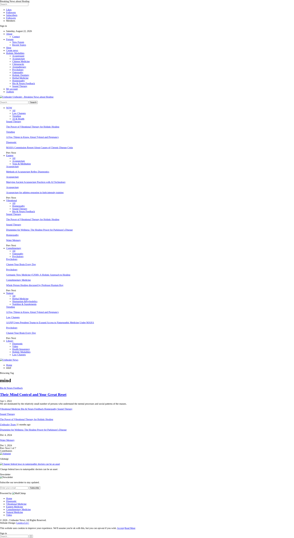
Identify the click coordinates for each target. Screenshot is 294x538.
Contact (16, 36)
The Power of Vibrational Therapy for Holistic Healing (32, 126)
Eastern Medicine (14, 506)
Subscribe (34, 488)
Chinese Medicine (21, 61)
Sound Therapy (19, 86)
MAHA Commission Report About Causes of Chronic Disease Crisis (39, 147)
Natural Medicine (14, 512)
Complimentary (13, 248)
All (13, 110)
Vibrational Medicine (16, 504)
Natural (9, 293)
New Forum (18, 42)
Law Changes (19, 113)
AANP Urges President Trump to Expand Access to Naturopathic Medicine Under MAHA (50, 322)
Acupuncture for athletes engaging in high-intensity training (35, 192)
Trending (16, 116)
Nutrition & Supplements (24, 304)
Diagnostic (11, 142)
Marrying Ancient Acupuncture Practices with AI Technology (36, 182)
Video (15, 346)
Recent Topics (19, 45)
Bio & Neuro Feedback (23, 83)
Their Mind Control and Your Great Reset (33, 395)
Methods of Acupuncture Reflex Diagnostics (27, 171)
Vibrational (11, 200)
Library (9, 341)
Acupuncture (18, 58)
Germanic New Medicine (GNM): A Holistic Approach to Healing (38, 275)
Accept (120, 528)
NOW (9, 107)
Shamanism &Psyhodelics (24, 301)
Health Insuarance (21, 349)
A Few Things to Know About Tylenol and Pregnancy (32, 137)
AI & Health (18, 118)
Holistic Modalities (15, 53)
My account (12, 89)
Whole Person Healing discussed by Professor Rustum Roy (34, 285)
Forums (9, 39)
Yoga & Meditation (21, 163)
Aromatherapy (19, 67)
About (9, 34)
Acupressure (18, 56)
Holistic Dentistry (20, 75)
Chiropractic (18, 64)
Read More (129, 528)
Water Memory (13, 240)
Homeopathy (18, 80)
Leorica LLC (22, 523)
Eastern (9, 155)
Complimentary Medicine (18, 280)
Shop (8, 47)
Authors (10, 91)
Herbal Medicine (20, 78)
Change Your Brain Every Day (21, 264)
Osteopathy (17, 72)
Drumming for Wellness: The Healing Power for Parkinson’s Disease (39, 230)
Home (9, 498)
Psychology (18, 69)
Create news (12, 50)
